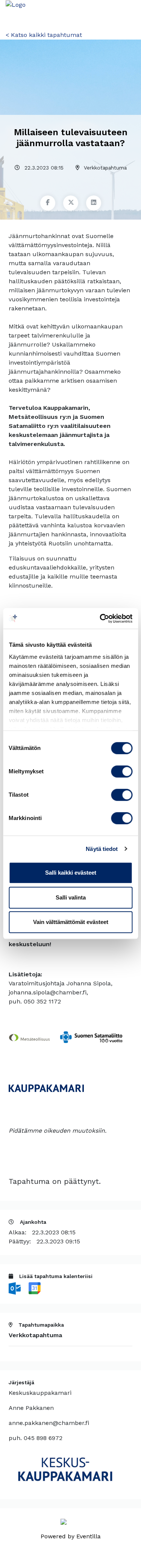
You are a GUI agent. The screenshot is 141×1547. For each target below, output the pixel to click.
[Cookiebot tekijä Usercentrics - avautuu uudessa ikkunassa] (100, 618)
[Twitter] (70, 203)
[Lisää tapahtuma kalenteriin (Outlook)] (16, 1287)
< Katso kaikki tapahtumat (44, 34)
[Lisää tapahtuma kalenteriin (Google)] (35, 1287)
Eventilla (88, 1536)
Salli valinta (71, 897)
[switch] (121, 771)
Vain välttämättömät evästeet (70, 922)
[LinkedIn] (93, 203)
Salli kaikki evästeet (70, 872)
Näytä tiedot (102, 849)
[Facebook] (47, 203)
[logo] (19, 4)
